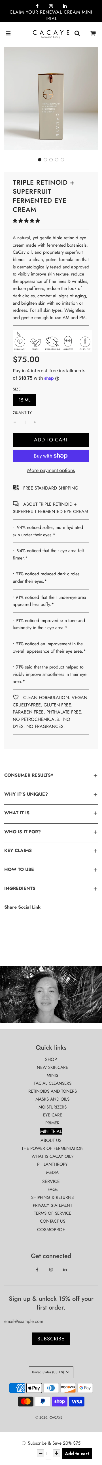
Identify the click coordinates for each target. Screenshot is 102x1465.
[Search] (77, 33)
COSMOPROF (51, 1229)
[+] (35, 422)
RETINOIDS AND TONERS (52, 1091)
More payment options (51, 470)
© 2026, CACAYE (48, 1417)
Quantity (22, 412)
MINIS (52, 1075)
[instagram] (51, 6)
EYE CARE (52, 1115)
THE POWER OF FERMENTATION (53, 1148)
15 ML (24, 400)
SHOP (51, 1059)
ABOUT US (51, 1140)
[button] (39, 159)
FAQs (53, 1189)
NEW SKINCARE (52, 1067)
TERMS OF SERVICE (52, 1213)
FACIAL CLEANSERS (52, 1083)
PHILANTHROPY (52, 1164)
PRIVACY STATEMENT (52, 1205)
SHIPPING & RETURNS (52, 1197)
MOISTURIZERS (53, 1107)
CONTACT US (52, 1221)
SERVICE (51, 1181)
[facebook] (37, 6)
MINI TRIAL (51, 1131)
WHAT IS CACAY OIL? (52, 1156)
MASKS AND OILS (52, 1099)
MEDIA (52, 1172)
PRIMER (52, 1123)
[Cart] (93, 33)
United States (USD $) (48, 1372)
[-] (15, 422)
